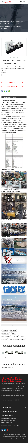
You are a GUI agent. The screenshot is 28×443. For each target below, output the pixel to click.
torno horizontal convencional (17, 339)
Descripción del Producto (9, 97)
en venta (4, 339)
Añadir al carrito (11, 86)
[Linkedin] (5, 430)
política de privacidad (16, 438)
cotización (15, 336)
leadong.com (14, 439)
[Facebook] (2, 430)
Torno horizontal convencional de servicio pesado (9, 358)
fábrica (13, 333)
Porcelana (5, 330)
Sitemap (9, 438)
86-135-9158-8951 (11, 420)
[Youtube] (7, 430)
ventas (22, 336)
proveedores (5, 333)
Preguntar (11, 82)
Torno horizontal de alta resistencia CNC (19, 358)
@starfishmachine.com (10, 418)
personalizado (6, 336)
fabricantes (13, 330)
